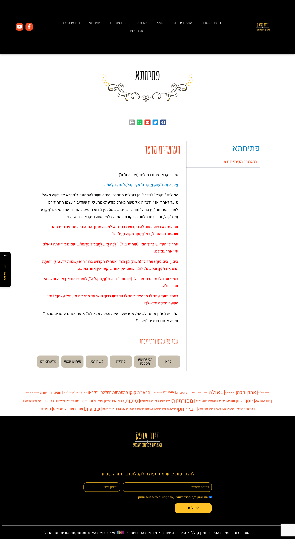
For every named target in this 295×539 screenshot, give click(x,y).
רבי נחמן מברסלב (153, 408)
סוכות (131, 401)
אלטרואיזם (48, 361)
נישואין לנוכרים (147, 400)
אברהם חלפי (263, 392)
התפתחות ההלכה (114, 392)
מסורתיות (182, 401)
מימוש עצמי (72, 361)
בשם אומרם (119, 23)
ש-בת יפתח (108, 409)
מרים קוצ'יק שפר (162, 400)
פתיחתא (95, 23)
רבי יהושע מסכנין (145, 361)
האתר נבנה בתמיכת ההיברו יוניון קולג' (220, 533)
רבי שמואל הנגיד (137, 408)
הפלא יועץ (157, 392)
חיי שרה (46, 392)
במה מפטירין (136, 31)
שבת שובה (74, 409)
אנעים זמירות (182, 23)
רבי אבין (48, 401)
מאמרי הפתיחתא (240, 161)
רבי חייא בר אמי (244, 409)
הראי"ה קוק (140, 392)
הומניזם (168, 392)
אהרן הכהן (246, 392)
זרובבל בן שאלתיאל (71, 392)
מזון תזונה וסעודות (217, 400)
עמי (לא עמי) (118, 400)
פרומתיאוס (60, 400)
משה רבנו (97, 361)
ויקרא (169, 361)
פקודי (70, 401)
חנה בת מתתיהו (32, 392)
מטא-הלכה (201, 401)
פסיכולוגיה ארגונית (89, 401)
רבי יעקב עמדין (169, 408)
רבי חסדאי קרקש (205, 408)
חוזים (57, 392)
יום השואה (262, 401)
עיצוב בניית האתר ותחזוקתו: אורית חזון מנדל (80, 533)
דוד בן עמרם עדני (199, 392)
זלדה (84, 393)
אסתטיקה (229, 392)
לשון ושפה (234, 401)
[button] (163, 122)
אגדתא (142, 23)
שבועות (92, 409)
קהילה (121, 361)
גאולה (216, 392)
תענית (46, 409)
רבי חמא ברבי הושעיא (224, 408)
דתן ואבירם (183, 392)
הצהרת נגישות (174, 533)
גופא (160, 23)
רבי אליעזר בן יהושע (32, 400)
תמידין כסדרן (211, 23)
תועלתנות (58, 409)
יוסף (248, 400)
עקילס (108, 400)
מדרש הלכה (71, 23)
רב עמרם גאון (122, 408)
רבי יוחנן (187, 409)
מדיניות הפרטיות (143, 533)
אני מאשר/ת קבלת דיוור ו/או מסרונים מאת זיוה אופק (173, 497)
